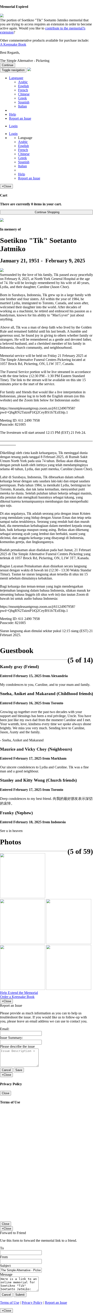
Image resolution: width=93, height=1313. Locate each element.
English (23, 86)
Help (12, 114)
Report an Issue (20, 118)
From (4, 1257)
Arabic (23, 82)
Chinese (24, 94)
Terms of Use (9, 1302)
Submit (20, 1294)
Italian (22, 106)
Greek (22, 98)
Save (18, 1070)
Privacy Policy (32, 1302)
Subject (5, 1266)
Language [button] (16, 78)
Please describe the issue (17, 1046)
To (2, 1248)
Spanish (23, 102)
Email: (4, 1029)
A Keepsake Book (13, 44)
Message (6, 1274)
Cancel (6, 1070)
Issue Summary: (11, 1038)
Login (13, 126)
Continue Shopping (46, 212)
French (23, 90)
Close (5, 1093)
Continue (7, 65)
